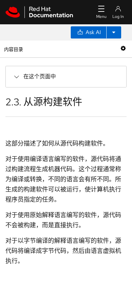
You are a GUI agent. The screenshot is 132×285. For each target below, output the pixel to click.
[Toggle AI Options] (113, 32)
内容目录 (13, 48)
